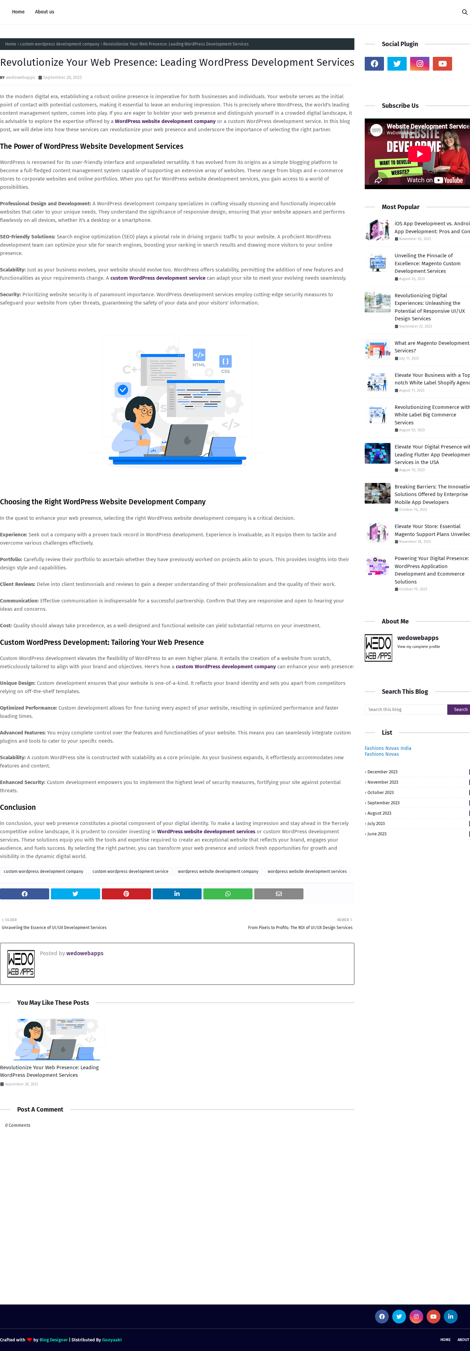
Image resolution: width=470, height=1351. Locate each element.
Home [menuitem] (18, 12)
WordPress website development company (165, 121)
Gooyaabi (112, 1339)
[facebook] (374, 64)
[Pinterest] (374, 81)
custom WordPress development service (157, 278)
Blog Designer (54, 1339)
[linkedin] (451, 1316)
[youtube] (442, 64)
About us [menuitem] (44, 12)
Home (10, 44)
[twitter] (397, 64)
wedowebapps (20, 77)
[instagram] (419, 64)
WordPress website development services (206, 831)
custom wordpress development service (131, 871)
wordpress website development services (307, 871)
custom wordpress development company (59, 44)
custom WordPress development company (226, 666)
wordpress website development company (218, 871)
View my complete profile (418, 646)
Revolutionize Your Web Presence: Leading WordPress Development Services (49, 1071)
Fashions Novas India (388, 748)
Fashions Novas (382, 754)
